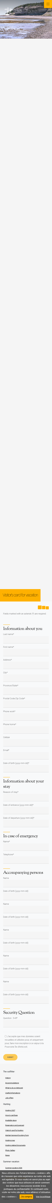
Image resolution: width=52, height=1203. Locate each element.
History (8, 1078)
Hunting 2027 (10, 1110)
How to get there (11, 1115)
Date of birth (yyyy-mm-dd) (15, 891)
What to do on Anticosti (14, 1088)
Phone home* (9, 724)
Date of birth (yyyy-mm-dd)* (16, 763)
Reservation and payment (14, 1125)
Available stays (10, 1120)
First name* (8, 647)
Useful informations (12, 1093)
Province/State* (10, 685)
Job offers (9, 1098)
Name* (6, 841)
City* (5, 672)
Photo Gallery (10, 1150)
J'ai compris (26, 1196)
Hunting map (10, 1140)
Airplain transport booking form (17, 1135)
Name (6, 878)
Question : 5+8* (10, 1018)
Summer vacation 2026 (13, 1168)
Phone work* (9, 711)
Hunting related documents (15, 1145)
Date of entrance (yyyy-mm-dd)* (18, 805)
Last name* (8, 634)
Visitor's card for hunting (14, 1130)
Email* (6, 750)
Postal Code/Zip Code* (14, 698)
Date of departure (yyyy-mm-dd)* (18, 818)
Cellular (6, 737)
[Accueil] (21, 12)
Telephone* (8, 854)
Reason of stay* (10, 792)
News (7, 1155)
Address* (7, 660)
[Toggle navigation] (48, 4)
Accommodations (12, 1083)
